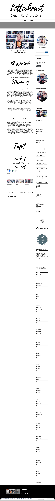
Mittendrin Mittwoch (40, 129)
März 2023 (38, 296)
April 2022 (38, 320)
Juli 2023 (38, 287)
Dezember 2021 (39, 329)
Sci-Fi (43, 171)
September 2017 (39, 440)
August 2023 (39, 285)
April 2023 (38, 294)
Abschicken (38, 66)
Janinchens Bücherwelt (26, 163)
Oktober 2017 (39, 438)
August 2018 (39, 416)
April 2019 (38, 399)
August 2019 (39, 390)
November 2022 (39, 305)
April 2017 (38, 451)
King (37, 163)
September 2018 (39, 414)
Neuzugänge (38, 133)
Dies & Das (38, 122)
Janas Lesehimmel (42, 220)
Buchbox (38, 150)
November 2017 (39, 436)
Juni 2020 (38, 368)
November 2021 (39, 331)
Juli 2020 (38, 366)
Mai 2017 (38, 449)
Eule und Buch (42, 218)
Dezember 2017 (39, 434)
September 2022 (39, 309)
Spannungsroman (39, 173)
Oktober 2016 (39, 464)
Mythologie (42, 166)
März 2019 (38, 401)
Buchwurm (20, 163)
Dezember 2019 (39, 381)
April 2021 (38, 346)
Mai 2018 (38, 423)
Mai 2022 (38, 318)
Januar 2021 (38, 353)
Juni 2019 (38, 394)
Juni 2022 (38, 316)
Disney (43, 152)
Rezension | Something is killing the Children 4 (26, 192)
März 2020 (38, 375)
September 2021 (39, 335)
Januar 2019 (38, 405)
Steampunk (45, 173)
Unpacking (38, 176)
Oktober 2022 (39, 307)
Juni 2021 (38, 342)
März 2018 (38, 427)
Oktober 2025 (39, 274)
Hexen (38, 158)
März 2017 (38, 453)
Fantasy (38, 155)
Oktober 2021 (39, 333)
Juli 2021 (38, 340)
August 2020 (39, 364)
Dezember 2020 (39, 355)
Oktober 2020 (39, 359)
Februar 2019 (39, 403)
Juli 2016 (38, 471)
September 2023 (39, 283)
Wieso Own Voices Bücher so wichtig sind (41, 266)
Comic (38, 152)
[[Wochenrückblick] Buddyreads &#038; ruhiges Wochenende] (11, 181)
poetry (46, 168)
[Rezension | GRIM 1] (29, 181)
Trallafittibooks (42, 222)
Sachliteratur (39, 171)
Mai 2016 (38, 475)
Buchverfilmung (43, 150)
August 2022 (39, 311)
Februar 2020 (39, 377)
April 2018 (38, 425)
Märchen (38, 168)
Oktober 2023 (39, 281)
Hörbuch (41, 160)
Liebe (43, 163)
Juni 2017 (38, 447)
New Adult (42, 168)
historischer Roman (43, 158)
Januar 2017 (38, 458)
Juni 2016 (38, 473)
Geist (41, 155)
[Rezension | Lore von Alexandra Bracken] (20, 181)
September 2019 (39, 388)
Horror (38, 160)
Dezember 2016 (39, 460)
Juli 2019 (38, 392)
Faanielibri (42, 219)
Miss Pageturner (42, 221)
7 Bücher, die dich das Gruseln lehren (41, 268)
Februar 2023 (39, 298)
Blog (22, 20)
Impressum (31, 20)
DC (40, 152)
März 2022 (38, 322)
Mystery (38, 166)
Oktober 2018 (39, 412)
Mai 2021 (38, 344)
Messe (38, 127)
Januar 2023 (38, 300)
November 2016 (39, 462)
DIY (45, 152)
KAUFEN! (20, 162)
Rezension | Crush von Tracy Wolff (40, 267)
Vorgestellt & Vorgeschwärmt (41, 140)
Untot (42, 176)
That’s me (25, 20)
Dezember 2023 (39, 276)
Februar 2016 (39, 482)
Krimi (40, 163)
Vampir (46, 176)
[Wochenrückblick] (10, 192)
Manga (46, 163)
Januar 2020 (38, 379)
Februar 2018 (39, 429)
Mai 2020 (38, 370)
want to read (38, 142)
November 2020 (39, 357)
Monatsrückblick (39, 131)
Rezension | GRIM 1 (27, 183)
